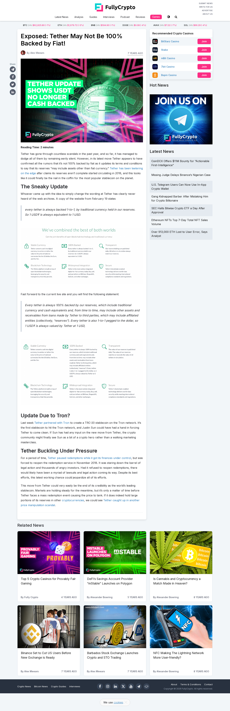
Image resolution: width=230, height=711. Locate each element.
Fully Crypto (31, 597)
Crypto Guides (58, 686)
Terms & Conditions (190, 684)
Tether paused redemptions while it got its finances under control (89, 458)
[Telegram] (139, 686)
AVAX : (164, 25)
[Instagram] (108, 686)
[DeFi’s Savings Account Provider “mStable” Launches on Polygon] (115, 552)
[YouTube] (131, 686)
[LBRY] (146, 686)
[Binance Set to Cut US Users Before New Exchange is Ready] (49, 626)
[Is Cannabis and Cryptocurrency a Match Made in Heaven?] (181, 552)
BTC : (36, 25)
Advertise (207, 10)
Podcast (125, 17)
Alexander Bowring (101, 597)
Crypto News (24, 686)
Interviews (108, 17)
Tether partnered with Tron (51, 422)
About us (208, 14)
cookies (118, 702)
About (174, 684)
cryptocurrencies (73, 500)
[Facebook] (100, 686)
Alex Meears (37, 52)
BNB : (103, 25)
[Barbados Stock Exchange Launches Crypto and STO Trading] (115, 626)
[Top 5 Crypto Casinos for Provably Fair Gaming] (49, 552)
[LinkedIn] (115, 686)
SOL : (195, 25)
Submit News (206, 3)
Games (156, 16)
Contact (208, 684)
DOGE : (134, 25)
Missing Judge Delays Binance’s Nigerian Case (180, 175)
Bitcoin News (41, 686)
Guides (93, 17)
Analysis (78, 17)
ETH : (71, 25)
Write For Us (206, 7)
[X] (123, 686)
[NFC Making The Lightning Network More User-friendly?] (181, 626)
